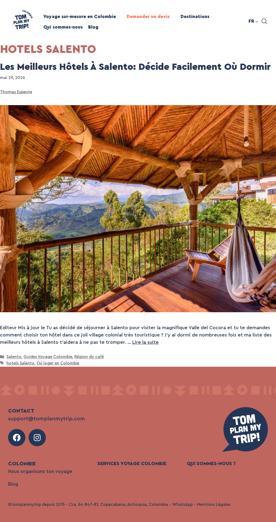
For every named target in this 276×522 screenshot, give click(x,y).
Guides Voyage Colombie (47, 357)
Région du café (89, 357)
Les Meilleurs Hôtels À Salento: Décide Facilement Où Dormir (135, 67)
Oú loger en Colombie (58, 363)
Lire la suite (145, 342)
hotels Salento (20, 363)
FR (251, 21)
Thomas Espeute (16, 92)
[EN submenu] (256, 21)
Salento (13, 357)
